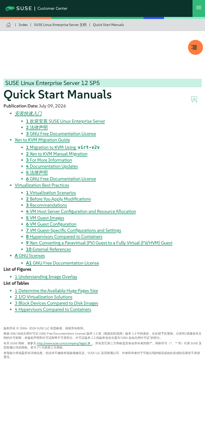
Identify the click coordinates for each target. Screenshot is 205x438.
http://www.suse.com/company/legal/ (62, 343)
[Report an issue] (194, 99)
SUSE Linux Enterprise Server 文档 (60, 24)
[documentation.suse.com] (9, 24)
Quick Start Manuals (108, 24)
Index (23, 24)
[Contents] (195, 47)
